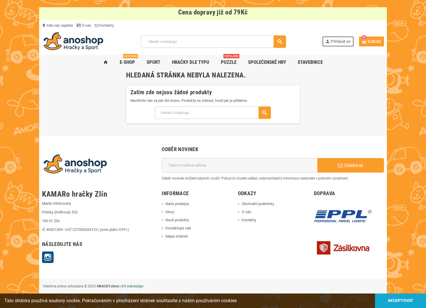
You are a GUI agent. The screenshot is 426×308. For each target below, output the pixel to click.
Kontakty (106, 25)
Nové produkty (177, 220)
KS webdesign (132, 286)
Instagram (48, 257)
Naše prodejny (177, 204)
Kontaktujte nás (178, 228)
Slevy (169, 212)
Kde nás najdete (57, 25)
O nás (86, 25)
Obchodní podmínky (258, 204)
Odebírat (353, 165)
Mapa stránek (176, 236)
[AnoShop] (73, 41)
